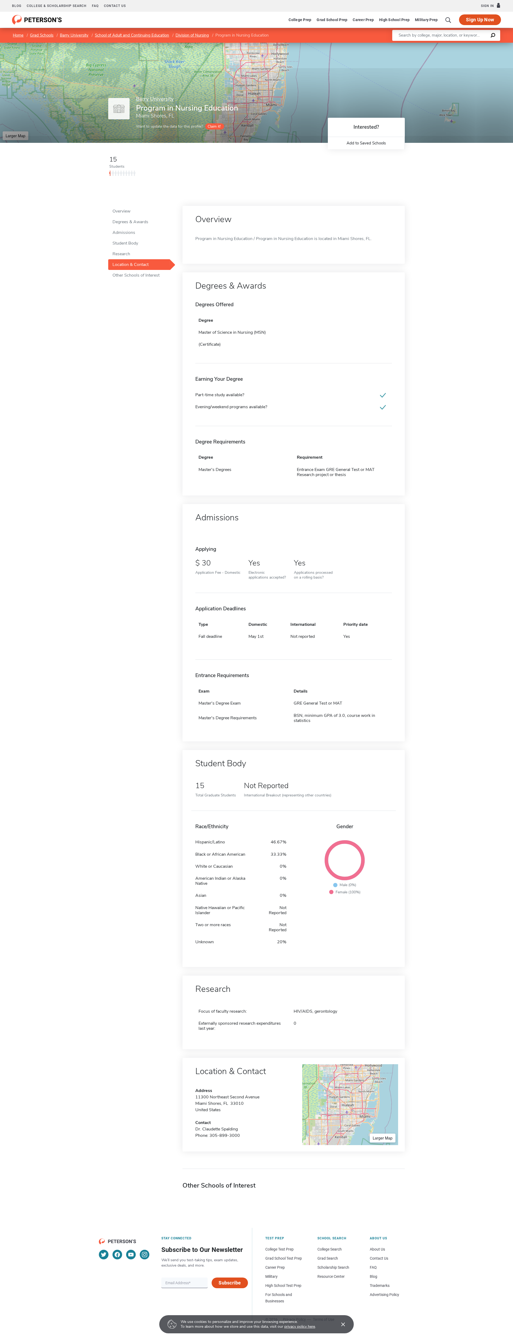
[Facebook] (117, 1254)
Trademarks (380, 1285)
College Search (329, 1249)
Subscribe (230, 1283)
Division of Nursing (192, 35)
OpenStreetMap (477, 45)
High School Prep (394, 20)
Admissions (123, 232)
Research (121, 254)
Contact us (115, 6)
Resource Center (331, 1276)
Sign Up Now (480, 19)
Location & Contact (130, 265)
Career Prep (363, 20)
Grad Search (327, 1258)
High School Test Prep (283, 1285)
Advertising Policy (384, 1294)
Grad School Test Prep (283, 1258)
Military (271, 1276)
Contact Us (379, 1258)
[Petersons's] (37, 20)
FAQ (95, 6)
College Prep (300, 20)
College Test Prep (279, 1249)
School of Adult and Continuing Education (132, 35)
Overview (121, 211)
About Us (377, 1249)
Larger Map (15, 135)
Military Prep (426, 20)
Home (18, 35)
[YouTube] (131, 1254)
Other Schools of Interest (136, 275)
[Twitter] (103, 1254)
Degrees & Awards (130, 222)
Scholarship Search (333, 1267)
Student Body (125, 243)
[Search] (448, 19)
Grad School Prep (332, 20)
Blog (16, 6)
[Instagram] (144, 1254)
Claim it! (214, 126)
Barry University (74, 35)
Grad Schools (41, 35)
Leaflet (450, 45)
